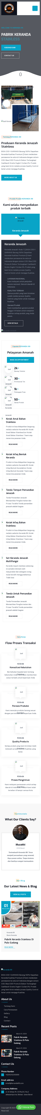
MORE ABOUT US (10, 177)
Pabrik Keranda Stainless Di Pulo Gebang (21, 1054)
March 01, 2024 (21, 1034)
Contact (7, 1021)
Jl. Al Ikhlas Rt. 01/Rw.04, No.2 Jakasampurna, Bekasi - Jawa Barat (19, 1093)
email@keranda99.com (15, 1083)
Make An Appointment (19, 360)
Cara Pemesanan (10, 1010)
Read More (13, 444)
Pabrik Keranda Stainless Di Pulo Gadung (21, 1040)
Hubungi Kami (10, 47)
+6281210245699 (12, 1075)
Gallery (7, 1013)
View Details (12, 323)
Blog (6, 1017)
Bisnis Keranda (12, 935)
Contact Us (9, 55)
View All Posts (19, 894)
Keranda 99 (11, 932)
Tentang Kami (9, 1006)
